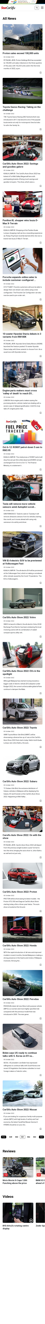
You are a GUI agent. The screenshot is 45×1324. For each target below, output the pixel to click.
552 (28, 1137)
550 (16, 1137)
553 (34, 1137)
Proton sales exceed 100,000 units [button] (21, 53)
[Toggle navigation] (42, 8)
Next (41, 1137)
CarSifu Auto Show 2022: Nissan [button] (20, 1109)
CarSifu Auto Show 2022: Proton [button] (20, 891)
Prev (3, 1137)
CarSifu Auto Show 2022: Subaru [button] (20, 781)
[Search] (37, 8)
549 (10, 1137)
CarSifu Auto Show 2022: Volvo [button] (19, 617)
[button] (22, 37)
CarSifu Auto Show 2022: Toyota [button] (20, 727)
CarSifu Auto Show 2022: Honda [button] (20, 945)
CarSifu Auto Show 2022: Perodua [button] (21, 999)
